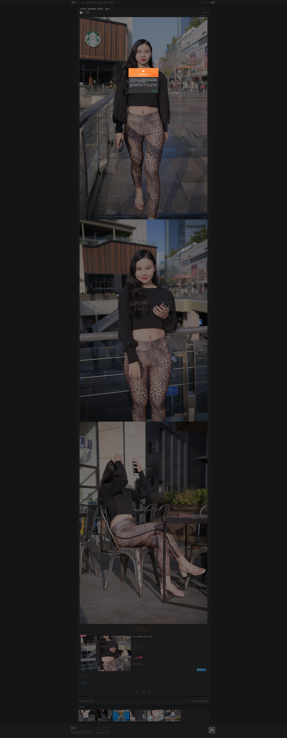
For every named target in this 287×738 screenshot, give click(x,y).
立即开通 (154, 91)
